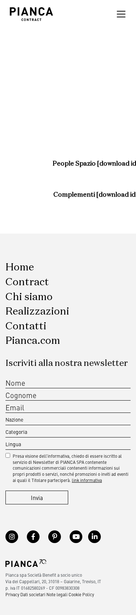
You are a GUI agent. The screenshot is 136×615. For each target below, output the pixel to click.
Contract (27, 282)
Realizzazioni (37, 312)
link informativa (87, 480)
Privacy (12, 594)
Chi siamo (29, 297)
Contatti (25, 326)
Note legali (56, 594)
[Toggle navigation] (121, 14)
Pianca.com (32, 341)
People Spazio (75, 164)
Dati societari (32, 594)
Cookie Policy (81, 594)
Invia (37, 497)
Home (19, 267)
